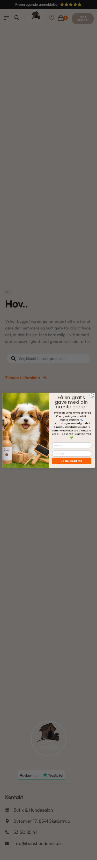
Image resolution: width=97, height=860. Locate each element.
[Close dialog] (91, 395)
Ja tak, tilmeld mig (71, 460)
